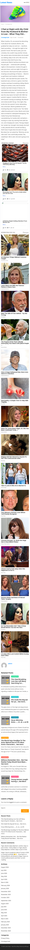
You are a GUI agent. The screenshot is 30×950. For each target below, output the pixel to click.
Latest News (6, 2)
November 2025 (6, 894)
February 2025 (5, 922)
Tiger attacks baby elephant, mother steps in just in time (14, 848)
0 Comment (20, 37)
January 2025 (5, 925)
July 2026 (3, 870)
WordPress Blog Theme (17, 946)
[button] (15, 13)
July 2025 (3, 907)
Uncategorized (8, 24)
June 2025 (4, 910)
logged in (12, 802)
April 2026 (4, 879)
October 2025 (5, 897)
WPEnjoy (26, 946)
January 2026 (5, 888)
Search (3, 808)
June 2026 (4, 873)
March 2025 (4, 919)
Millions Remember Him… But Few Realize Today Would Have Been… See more (14, 762)
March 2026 (4, 882)
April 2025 (4, 916)
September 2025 (6, 900)
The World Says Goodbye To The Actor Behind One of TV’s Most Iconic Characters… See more (13, 742)
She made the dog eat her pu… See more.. (19, 701)
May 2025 (4, 913)
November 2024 (6, 931)
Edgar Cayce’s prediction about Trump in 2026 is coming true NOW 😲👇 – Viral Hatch (15, 853)
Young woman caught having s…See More (19, 780)
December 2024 (6, 928)
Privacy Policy (5, 938)
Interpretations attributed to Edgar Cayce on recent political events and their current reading (14, 858)
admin (10, 663)
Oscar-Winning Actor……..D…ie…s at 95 (19, 721)
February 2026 (5, 885)
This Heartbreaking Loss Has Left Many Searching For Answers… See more (18, 682)
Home (2, 24)
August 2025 (5, 903)
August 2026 (5, 867)
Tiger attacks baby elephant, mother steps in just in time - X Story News (14, 847)
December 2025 (6, 891)
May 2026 (4, 876)
